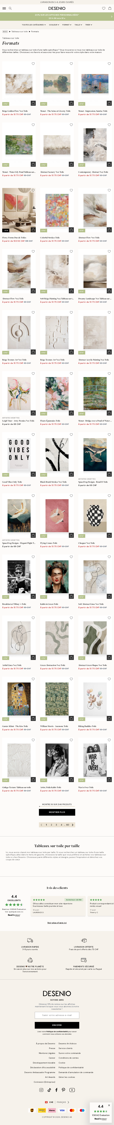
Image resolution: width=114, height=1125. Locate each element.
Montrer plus (57, 812)
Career (52, 1058)
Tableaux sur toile (20, 31)
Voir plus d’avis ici (57, 923)
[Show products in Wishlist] (104, 8)
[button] (101, 1112)
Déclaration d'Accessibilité (42, 1067)
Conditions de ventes (69, 1058)
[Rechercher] (10, 8)
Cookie (62, 1063)
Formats (35, 31)
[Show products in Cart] (110, 8)
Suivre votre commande (70, 1053)
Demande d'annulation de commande (76, 1072)
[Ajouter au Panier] (33, 103)
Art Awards (50, 1077)
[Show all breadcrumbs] (5, 31)
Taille (77, 25)
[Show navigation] (4, 8)
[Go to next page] (72, 824)
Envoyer (57, 1025)
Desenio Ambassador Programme (39, 1072)
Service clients (66, 1048)
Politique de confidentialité (57, 1031)
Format (65, 25)
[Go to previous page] (41, 824)
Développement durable (44, 1063)
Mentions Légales (47, 1053)
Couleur (53, 25)
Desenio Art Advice (67, 1043)
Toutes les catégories (33, 25)
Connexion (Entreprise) (44, 1082)
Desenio (65, 1117)
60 (67, 824)
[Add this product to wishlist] (33, 63)
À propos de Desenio (45, 1043)
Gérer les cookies (67, 1077)
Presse (52, 1048)
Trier (87, 25)
